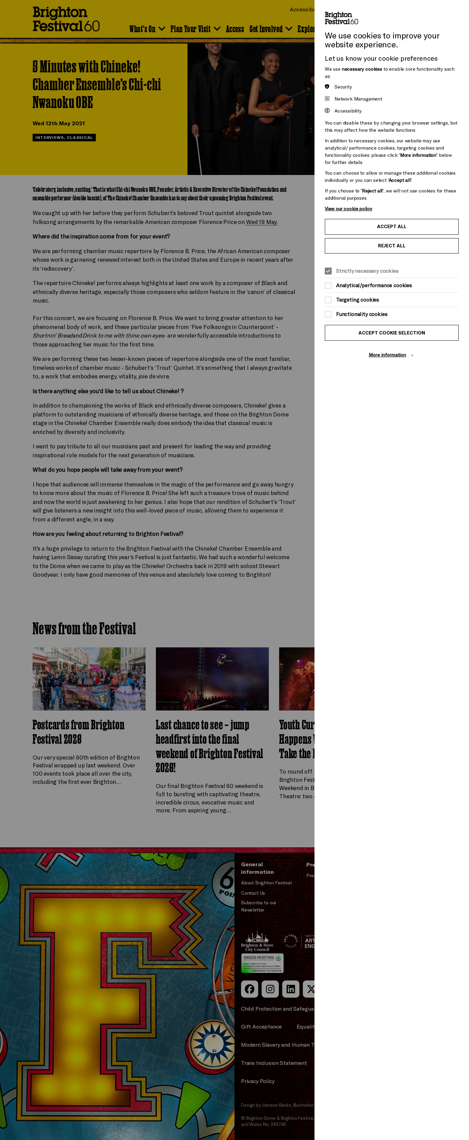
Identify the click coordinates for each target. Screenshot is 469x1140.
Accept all (392, 226)
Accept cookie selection (391, 333)
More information (387, 354)
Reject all (391, 245)
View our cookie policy (348, 208)
